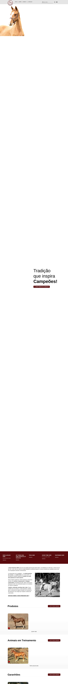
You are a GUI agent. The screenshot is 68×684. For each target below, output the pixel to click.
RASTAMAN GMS (59, 555)
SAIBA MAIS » (30, 557)
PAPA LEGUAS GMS (34, 665)
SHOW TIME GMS (46, 555)
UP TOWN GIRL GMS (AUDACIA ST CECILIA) (21, 557)
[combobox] (47, 2)
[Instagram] (55, 2)
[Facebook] (57, 2)
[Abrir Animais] (26, 1)
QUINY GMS (34, 631)
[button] (1, 622)
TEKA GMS (32, 555)
